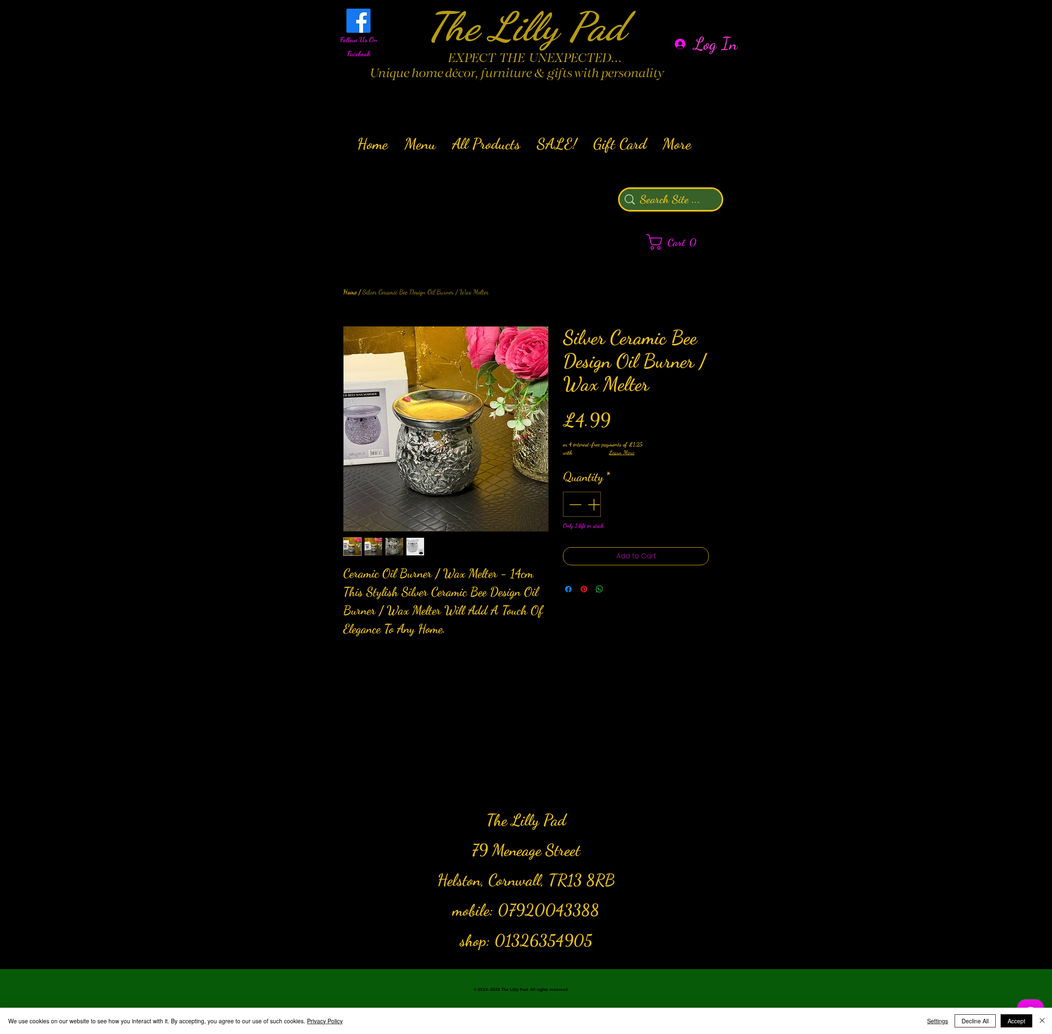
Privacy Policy (325, 1021)
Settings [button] (937, 1021)
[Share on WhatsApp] (599, 589)
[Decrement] (574, 504)
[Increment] (594, 504)
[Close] (1042, 1020)
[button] (675, 242)
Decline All (975, 1021)
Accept (1016, 1021)
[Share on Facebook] (568, 589)
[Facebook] (358, 21)
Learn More (621, 452)
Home (350, 292)
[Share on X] (615, 589)
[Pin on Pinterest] (584, 589)
